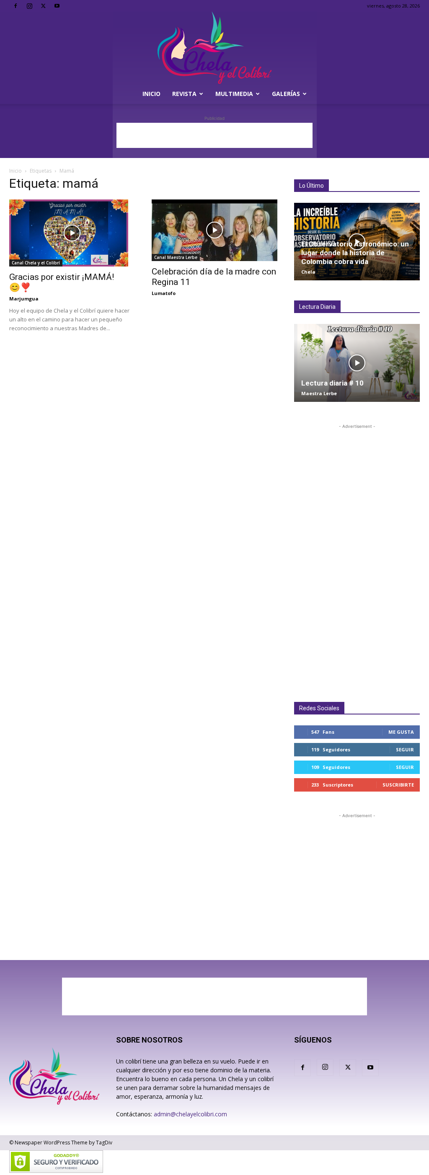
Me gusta (401, 732)
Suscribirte (398, 785)
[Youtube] (57, 6)
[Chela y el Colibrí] (214, 48)
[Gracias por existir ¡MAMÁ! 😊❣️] (72, 233)
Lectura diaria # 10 (332, 383)
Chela (308, 272)
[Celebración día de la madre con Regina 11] (214, 230)
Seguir (405, 749)
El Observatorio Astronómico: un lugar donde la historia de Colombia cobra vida (355, 253)
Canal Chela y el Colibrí (36, 263)
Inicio (151, 94)
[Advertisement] (214, 135)
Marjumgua (24, 298)
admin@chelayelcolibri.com (190, 1114)
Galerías (286, 94)
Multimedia (234, 94)
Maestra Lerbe (319, 393)
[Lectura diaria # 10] (357, 362)
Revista (184, 94)
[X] (43, 6)
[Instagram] (29, 6)
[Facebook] (15, 6)
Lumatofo (164, 293)
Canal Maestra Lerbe (175, 257)
